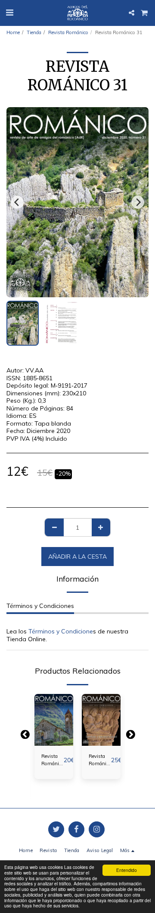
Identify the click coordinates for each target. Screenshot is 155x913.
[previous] (17, 202)
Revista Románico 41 (52, 760)
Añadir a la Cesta (54, 736)
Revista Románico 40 (100, 760)
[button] (9, 12)
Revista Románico (68, 32)
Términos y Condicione (60, 631)
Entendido (126, 870)
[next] (137, 202)
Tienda (34, 32)
